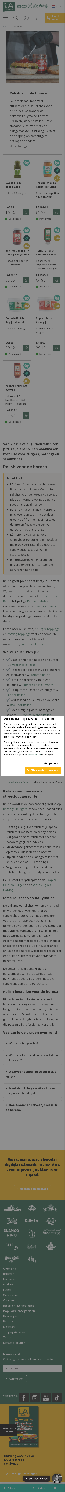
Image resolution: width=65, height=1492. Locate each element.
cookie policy (34, 754)
